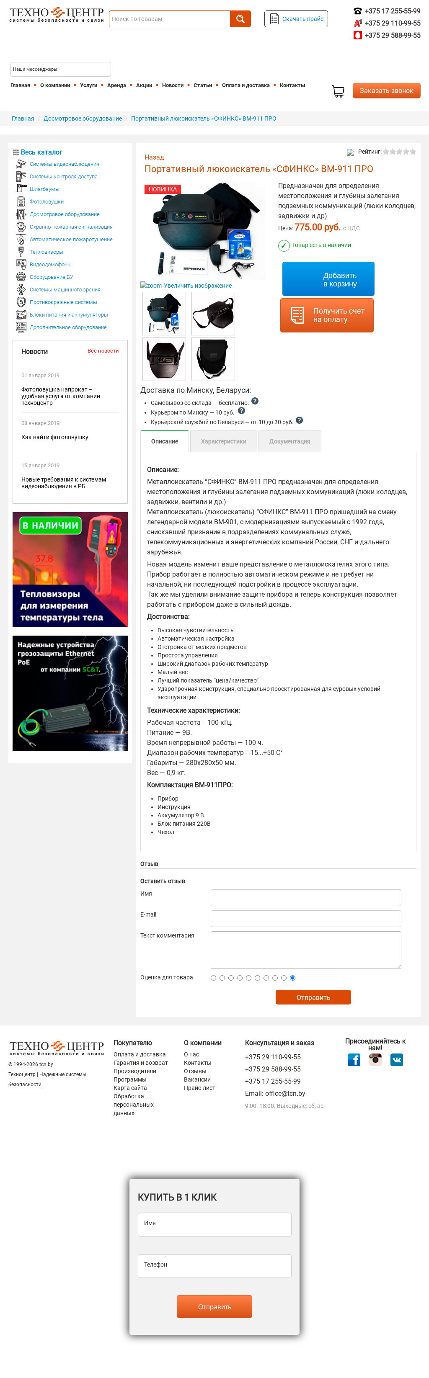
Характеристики (223, 441)
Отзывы (195, 1071)
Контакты (198, 1062)
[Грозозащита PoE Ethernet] (70, 692)
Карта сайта (130, 1087)
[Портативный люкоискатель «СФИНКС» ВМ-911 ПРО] (164, 313)
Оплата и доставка (140, 1054)
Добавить (340, 278)
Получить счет (339, 315)
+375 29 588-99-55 (392, 35)
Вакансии (197, 1079)
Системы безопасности (338, 91)
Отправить (214, 1306)
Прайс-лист (199, 1087)
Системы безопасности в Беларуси (58, 47)
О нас (191, 1054)
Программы (130, 1079)
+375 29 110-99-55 (392, 23)
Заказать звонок (386, 91)
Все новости (103, 351)
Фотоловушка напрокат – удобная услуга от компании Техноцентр (60, 396)
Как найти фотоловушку (54, 437)
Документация (289, 441)
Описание (164, 441)
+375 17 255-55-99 (392, 11)
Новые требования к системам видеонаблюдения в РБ (63, 482)
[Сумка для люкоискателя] (213, 359)
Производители (135, 1071)
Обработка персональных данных (134, 1104)
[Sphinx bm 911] (213, 313)
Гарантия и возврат (141, 1062)
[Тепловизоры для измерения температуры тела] (70, 569)
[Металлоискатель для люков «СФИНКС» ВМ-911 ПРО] (164, 359)
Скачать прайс (302, 18)
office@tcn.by (285, 1093)
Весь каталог (41, 152)
